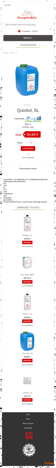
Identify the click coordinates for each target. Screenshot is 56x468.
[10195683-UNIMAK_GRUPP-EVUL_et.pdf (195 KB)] (29, 450)
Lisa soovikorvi (28, 158)
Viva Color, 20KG (27, 275)
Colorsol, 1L (27, 393)
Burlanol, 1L (27, 235)
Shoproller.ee (49, 463)
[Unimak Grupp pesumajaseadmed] (29, 435)
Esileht (5, 53)
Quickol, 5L (13, 53)
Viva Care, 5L (27, 353)
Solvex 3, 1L (27, 314)
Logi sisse (7, 5)
